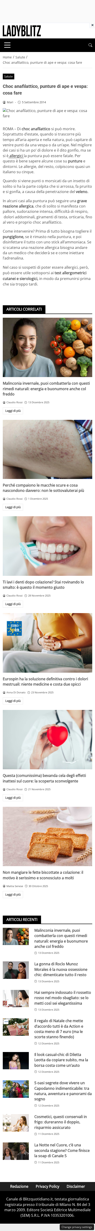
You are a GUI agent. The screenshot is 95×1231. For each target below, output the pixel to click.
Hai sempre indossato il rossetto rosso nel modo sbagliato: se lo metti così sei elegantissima (62, 998)
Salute (8, 76)
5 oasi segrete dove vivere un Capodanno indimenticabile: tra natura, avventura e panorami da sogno (63, 1090)
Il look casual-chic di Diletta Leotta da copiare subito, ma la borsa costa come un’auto (61, 1060)
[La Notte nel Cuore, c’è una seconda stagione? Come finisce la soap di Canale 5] (16, 1151)
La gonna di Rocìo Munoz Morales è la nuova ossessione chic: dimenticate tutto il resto (60, 969)
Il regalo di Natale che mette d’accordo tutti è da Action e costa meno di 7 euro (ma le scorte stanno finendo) (58, 1028)
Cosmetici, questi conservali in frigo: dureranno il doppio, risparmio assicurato (60, 1122)
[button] (90, 45)
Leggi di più (13, 411)
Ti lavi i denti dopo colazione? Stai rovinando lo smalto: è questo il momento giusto (43, 584)
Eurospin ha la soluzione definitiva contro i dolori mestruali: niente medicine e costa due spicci (45, 681)
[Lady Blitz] (22, 30)
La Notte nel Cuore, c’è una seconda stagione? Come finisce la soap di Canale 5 (62, 1150)
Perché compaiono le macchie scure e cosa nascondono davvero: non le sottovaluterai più (43, 488)
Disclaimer (76, 1186)
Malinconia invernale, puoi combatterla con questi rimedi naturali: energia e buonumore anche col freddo (46, 389)
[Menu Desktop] (7, 45)
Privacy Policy (47, 1186)
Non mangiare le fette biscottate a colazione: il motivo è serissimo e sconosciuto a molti (43, 875)
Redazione (19, 1186)
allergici (16, 155)
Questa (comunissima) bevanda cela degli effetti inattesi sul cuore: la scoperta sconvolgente (44, 778)
